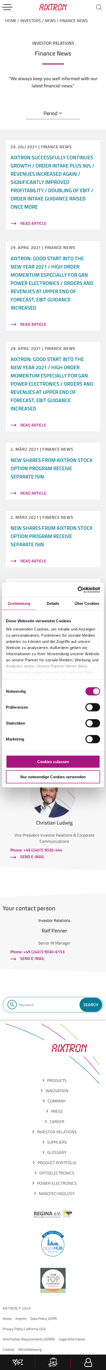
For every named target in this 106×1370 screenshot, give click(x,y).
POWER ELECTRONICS (57, 1183)
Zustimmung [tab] (19, 603)
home (10, 20)
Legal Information (72, 1339)
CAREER (57, 1121)
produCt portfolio (57, 1163)
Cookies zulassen (53, 762)
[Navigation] (7, 7)
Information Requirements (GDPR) (29, 1339)
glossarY (57, 1152)
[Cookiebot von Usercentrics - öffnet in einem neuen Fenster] (77, 590)
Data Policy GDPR (43, 1318)
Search (90, 1005)
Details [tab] (53, 603)
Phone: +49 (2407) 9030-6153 (37, 952)
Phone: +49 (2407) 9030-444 (36, 850)
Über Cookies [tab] (87, 603)
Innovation (57, 1091)
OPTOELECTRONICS (56, 1173)
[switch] (92, 707)
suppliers (57, 1142)
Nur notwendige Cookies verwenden (53, 776)
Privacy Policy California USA (24, 1328)
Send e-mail (32, 857)
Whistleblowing (30, 1349)
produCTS (57, 1080)
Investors (30, 20)
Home (7, 1318)
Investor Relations (57, 1132)
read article (33, 223)
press (57, 1111)
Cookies (8, 1349)
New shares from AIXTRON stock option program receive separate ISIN (52, 468)
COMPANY (57, 1101)
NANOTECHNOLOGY (57, 1193)
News (50, 20)
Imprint (20, 1318)
